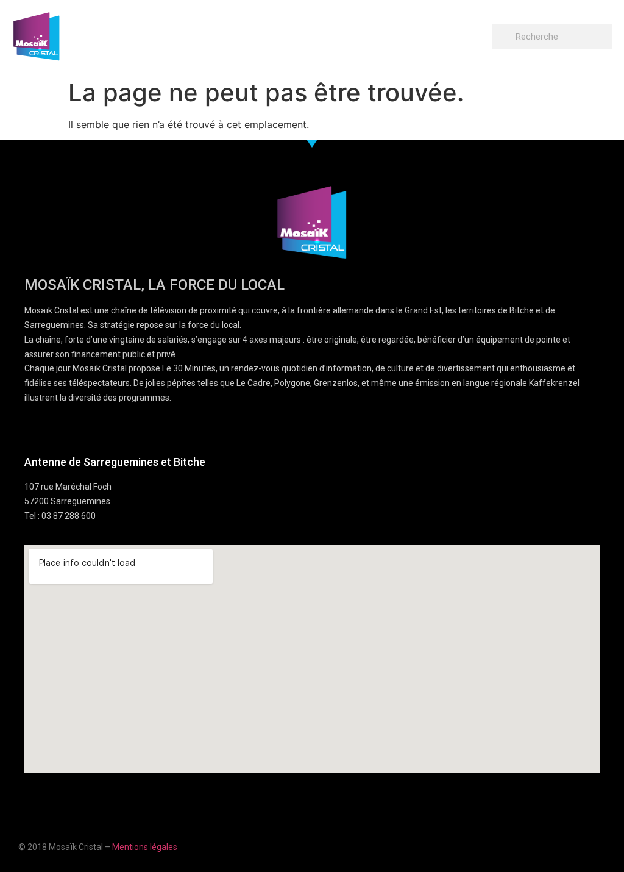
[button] (480, 34)
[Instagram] (601, 845)
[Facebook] (529, 845)
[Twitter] (577, 845)
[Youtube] (553, 845)
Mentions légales (144, 847)
